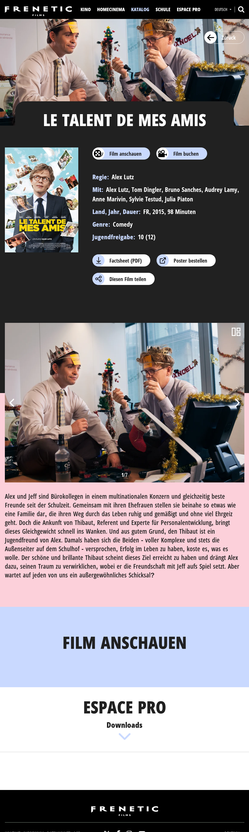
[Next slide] (237, 403)
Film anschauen (125, 153)
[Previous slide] (12, 403)
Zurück (229, 37)
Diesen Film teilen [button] (127, 279)
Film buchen (186, 153)
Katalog (140, 9)
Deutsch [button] (221, 9)
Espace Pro (188, 9)
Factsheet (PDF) (125, 260)
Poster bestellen (190, 260)
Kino (85, 9)
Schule (163, 9)
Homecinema (111, 9)
